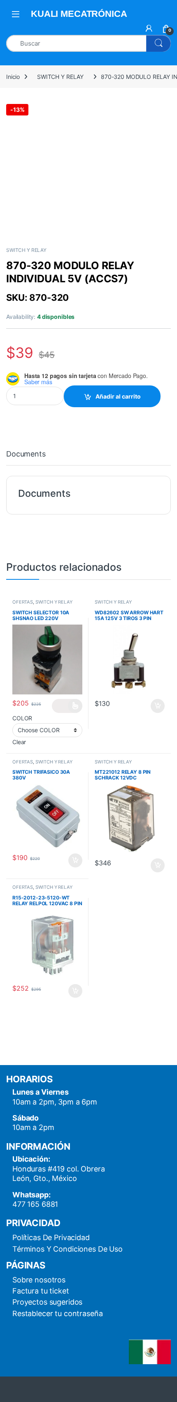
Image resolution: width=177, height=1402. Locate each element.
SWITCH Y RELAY (60, 76)
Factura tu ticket (40, 1291)
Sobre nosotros (38, 1279)
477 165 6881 (35, 1204)
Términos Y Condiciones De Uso (67, 1249)
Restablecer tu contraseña (57, 1313)
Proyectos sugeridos (47, 1302)
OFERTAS (22, 602)
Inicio (13, 76)
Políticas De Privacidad (51, 1237)
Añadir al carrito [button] (156, 706)
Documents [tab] (26, 454)
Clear (19, 741)
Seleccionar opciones (67, 706)
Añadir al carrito (118, 396)
